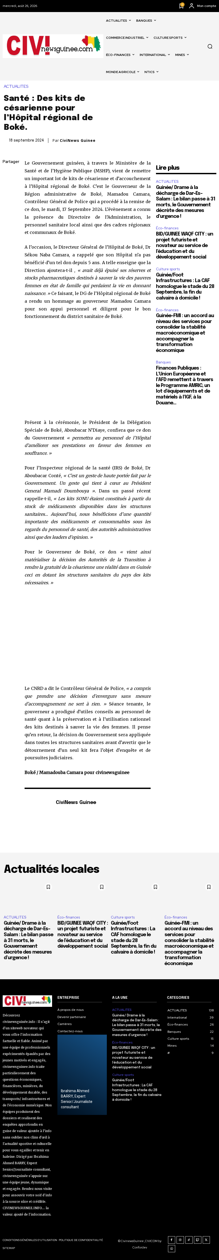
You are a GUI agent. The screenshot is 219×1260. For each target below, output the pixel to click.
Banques (163, 362)
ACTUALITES (16, 87)
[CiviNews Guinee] (37, 811)
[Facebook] (8, 174)
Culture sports (168, 269)
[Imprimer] (8, 250)
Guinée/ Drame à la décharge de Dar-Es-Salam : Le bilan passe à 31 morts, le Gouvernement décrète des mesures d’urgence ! (28, 941)
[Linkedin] (8, 225)
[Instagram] (180, 1240)
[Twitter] (8, 187)
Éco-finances (167, 228)
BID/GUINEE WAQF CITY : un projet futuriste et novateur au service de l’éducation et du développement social (184, 246)
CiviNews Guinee (78, 140)
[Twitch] (197, 1240)
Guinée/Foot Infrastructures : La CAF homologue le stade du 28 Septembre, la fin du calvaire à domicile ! (185, 287)
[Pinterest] (8, 200)
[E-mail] (8, 237)
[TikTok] (189, 1240)
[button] (210, 46)
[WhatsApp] (8, 212)
